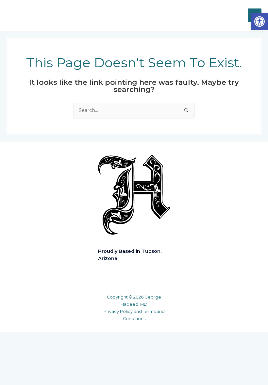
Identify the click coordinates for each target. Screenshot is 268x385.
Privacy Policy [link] (118, 311)
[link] (259, 21)
